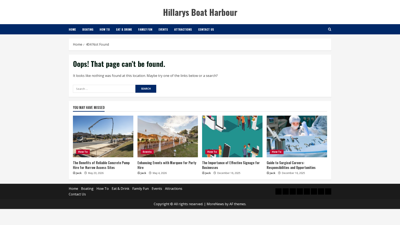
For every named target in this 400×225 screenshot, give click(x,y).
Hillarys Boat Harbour (200, 12)
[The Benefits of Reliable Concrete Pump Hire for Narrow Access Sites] (103, 136)
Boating (87, 29)
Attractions (183, 29)
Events (163, 29)
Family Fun (145, 29)
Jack (79, 173)
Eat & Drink (124, 29)
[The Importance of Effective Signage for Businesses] (232, 136)
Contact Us (206, 29)
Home (72, 29)
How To (105, 29)
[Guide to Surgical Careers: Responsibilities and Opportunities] (297, 136)
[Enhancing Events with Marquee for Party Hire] (168, 136)
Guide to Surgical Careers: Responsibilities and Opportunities (291, 165)
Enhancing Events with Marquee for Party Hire (167, 165)
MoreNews (215, 204)
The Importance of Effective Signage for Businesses (231, 165)
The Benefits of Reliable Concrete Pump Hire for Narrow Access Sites (101, 165)
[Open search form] (329, 29)
